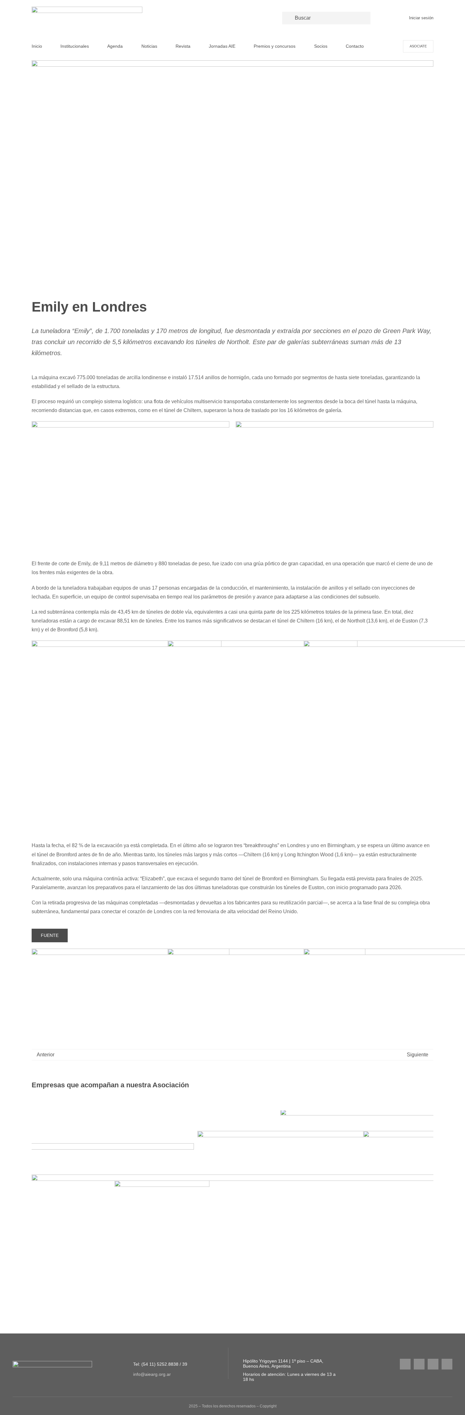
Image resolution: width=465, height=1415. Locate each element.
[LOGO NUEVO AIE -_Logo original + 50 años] (87, 9)
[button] (36, 1205)
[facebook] (419, 1364)
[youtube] (433, 1364)
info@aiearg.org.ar (152, 1374)
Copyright (268, 1406)
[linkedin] (447, 1364)
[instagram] (405, 1364)
